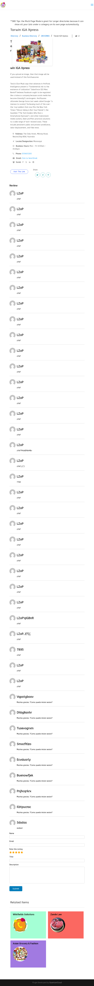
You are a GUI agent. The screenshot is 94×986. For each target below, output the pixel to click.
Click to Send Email (29, 158)
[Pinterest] (48, 174)
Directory (14, 36)
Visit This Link (19, 171)
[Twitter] (37, 174)
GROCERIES (45, 36)
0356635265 (27, 154)
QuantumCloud (55, 983)
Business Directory (29, 36)
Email (11, 841)
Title (11, 857)
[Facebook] (43, 174)
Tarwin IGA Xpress (61, 36)
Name (11, 833)
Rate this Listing (16, 849)
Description (14, 864)
